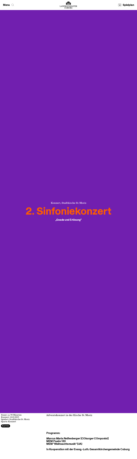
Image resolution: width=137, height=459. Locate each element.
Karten (5, 426)
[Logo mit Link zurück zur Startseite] (68, 5)
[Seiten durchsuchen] (12, 5)
